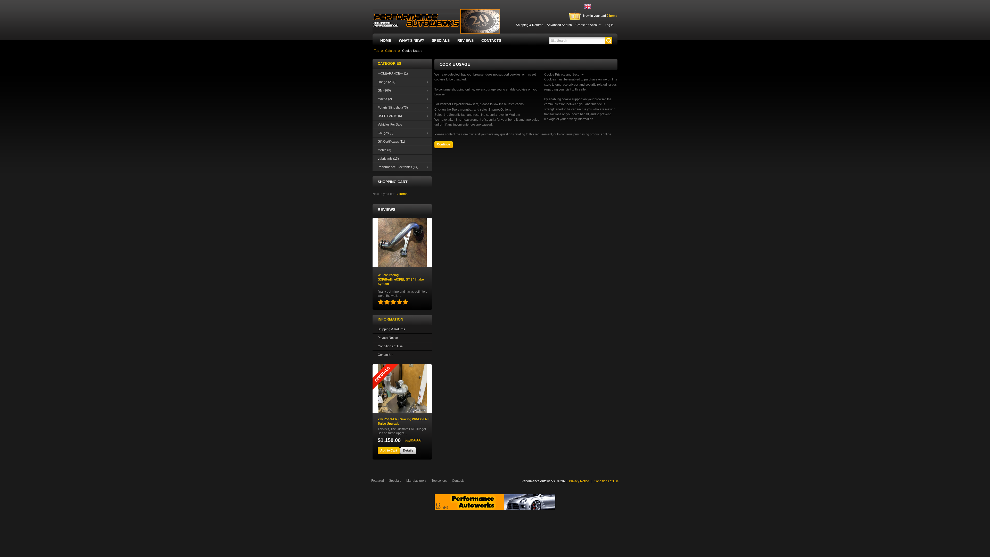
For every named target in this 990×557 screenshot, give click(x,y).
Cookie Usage (412, 51)
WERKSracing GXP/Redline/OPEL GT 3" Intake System (401, 279)
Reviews (465, 40)
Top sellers (439, 480)
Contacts (491, 40)
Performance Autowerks (538, 481)
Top (376, 51)
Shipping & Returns (391, 329)
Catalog (390, 51)
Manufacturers (416, 480)
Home (385, 40)
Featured (377, 480)
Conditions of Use (390, 346)
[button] (608, 40)
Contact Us (385, 355)
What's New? (411, 40)
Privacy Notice (388, 338)
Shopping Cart (393, 182)
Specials (441, 40)
